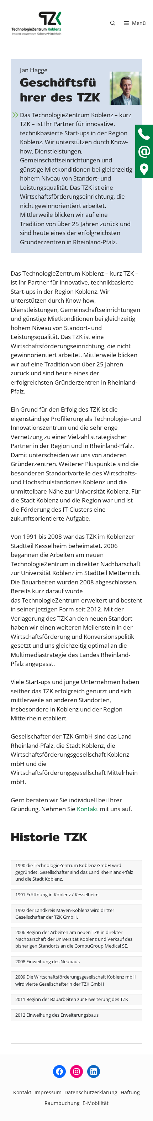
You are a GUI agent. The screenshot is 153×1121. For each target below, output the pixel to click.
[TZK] (36, 23)
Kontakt (87, 809)
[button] (113, 23)
